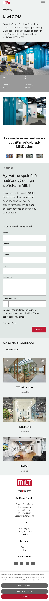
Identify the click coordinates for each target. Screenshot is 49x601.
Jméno (5, 233)
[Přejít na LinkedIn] (33, 563)
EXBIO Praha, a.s (24, 387)
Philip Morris (24, 427)
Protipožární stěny (24, 510)
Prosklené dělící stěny (25, 504)
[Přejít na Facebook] (16, 563)
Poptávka (24, 547)
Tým (24, 550)
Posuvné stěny (24, 513)
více (24, 579)
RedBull (24, 466)
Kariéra (24, 534)
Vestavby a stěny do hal (24, 516)
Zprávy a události (25, 531)
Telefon (5, 266)
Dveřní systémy (24, 507)
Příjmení (6, 244)
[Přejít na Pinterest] (27, 563)
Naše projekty (24, 528)
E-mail (6, 255)
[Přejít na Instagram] (21, 563)
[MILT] (6, 2)
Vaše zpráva (7, 277)
